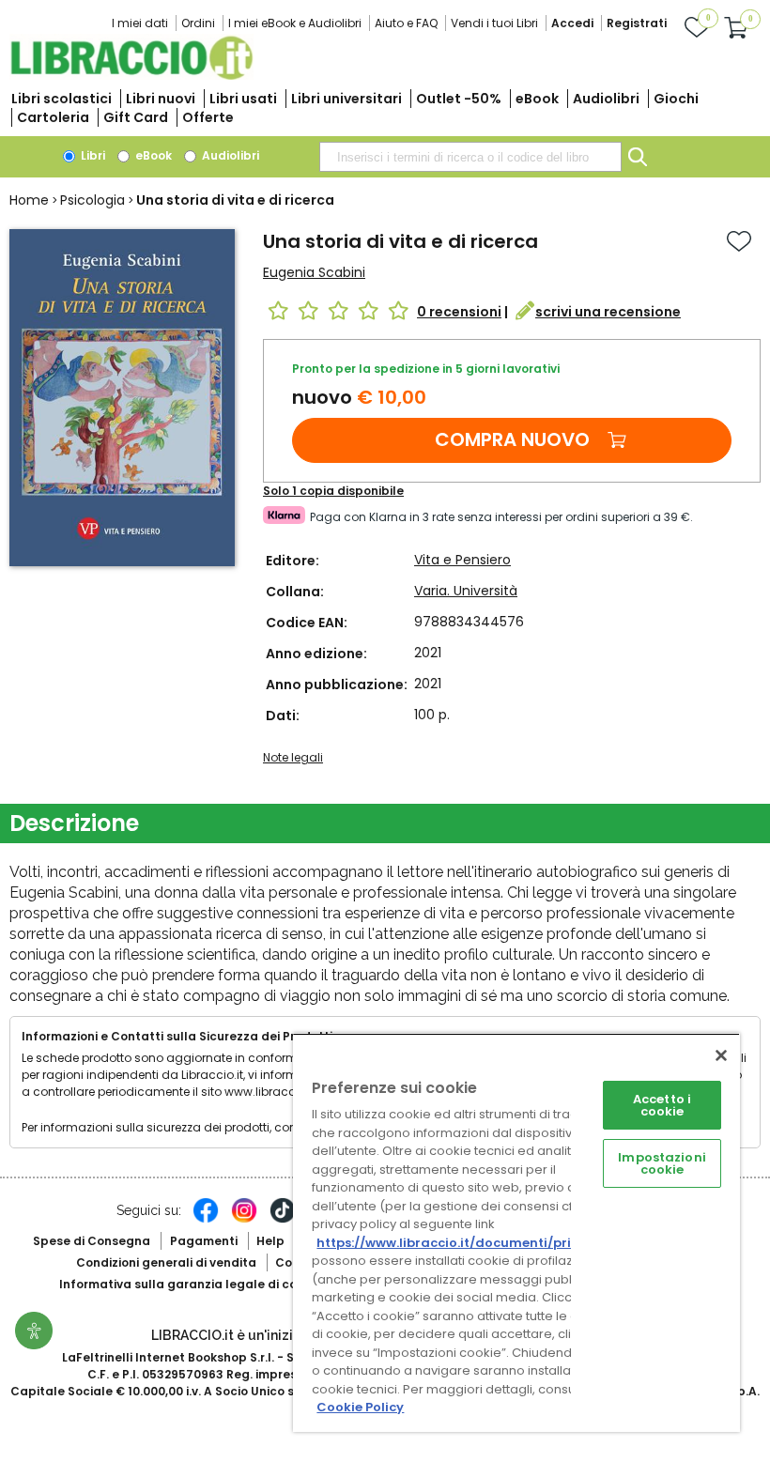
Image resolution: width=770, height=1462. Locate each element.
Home (29, 200)
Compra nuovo (512, 439)
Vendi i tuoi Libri (494, 23)
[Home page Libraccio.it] (131, 76)
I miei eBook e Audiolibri (295, 23)
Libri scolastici (61, 98)
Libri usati (243, 98)
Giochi (676, 98)
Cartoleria (53, 117)
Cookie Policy (360, 1407)
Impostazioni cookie (662, 1163)
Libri (91, 155)
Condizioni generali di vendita (166, 1262)
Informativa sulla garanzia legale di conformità (204, 1284)
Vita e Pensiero (462, 559)
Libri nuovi (160, 98)
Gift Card (135, 117)
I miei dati (140, 23)
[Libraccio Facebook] (205, 1219)
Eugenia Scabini (314, 272)
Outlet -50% (458, 98)
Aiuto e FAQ (406, 23)
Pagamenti (204, 1241)
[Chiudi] (721, 1055)
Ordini (198, 23)
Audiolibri (606, 98)
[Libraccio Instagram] (244, 1219)
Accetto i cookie (662, 1105)
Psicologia (92, 200)
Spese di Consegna (91, 1241)
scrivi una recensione (608, 311)
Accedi (572, 23)
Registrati (637, 23)
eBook (537, 98)
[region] (516, 1232)
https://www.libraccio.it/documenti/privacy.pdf (472, 1243)
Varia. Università (465, 590)
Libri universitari (346, 98)
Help (270, 1241)
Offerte (208, 117)
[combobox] (470, 157)
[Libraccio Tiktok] (283, 1219)
